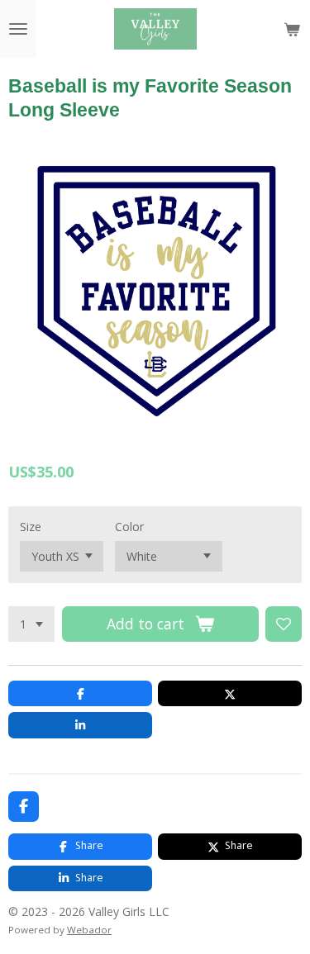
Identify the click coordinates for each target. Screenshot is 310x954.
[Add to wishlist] (283, 624)
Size (30, 526)
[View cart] (292, 29)
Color (129, 526)
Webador (89, 929)
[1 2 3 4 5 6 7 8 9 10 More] (31, 624)
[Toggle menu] (18, 29)
